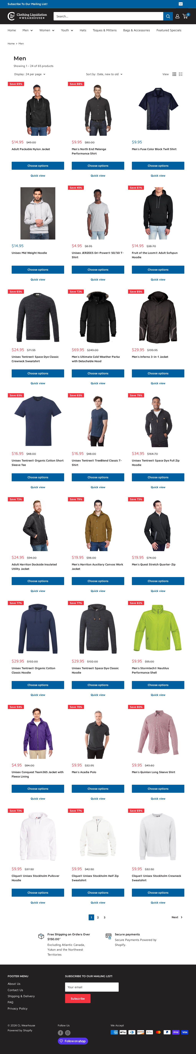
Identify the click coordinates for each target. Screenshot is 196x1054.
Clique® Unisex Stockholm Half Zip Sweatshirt (95, 878)
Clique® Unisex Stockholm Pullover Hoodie (35, 878)
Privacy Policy (18, 1008)
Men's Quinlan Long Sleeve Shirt (153, 772)
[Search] (168, 16)
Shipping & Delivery (21, 996)
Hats (83, 30)
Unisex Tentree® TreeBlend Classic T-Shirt (97, 462)
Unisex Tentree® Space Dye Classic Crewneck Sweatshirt (35, 359)
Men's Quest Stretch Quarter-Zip (154, 564)
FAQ (10, 1002)
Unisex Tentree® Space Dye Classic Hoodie (95, 670)
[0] (185, 16)
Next (175, 917)
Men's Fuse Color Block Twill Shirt (154, 149)
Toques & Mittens (105, 30)
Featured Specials (169, 30)
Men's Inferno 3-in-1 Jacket (150, 356)
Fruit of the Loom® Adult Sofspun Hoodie (155, 255)
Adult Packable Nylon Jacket (31, 149)
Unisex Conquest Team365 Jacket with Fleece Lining (38, 774)
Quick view (38, 175)
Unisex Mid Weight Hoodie (29, 252)
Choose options (38, 165)
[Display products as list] (180, 74)
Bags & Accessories (136, 30)
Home (12, 30)
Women (44, 30)
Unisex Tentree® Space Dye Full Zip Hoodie (156, 462)
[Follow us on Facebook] (60, 1033)
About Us (14, 983)
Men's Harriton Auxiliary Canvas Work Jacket (97, 566)
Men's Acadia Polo (84, 772)
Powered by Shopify (20, 1030)
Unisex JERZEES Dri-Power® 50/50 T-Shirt (98, 255)
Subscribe (78, 998)
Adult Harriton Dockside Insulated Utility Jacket (34, 566)
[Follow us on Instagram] (67, 1033)
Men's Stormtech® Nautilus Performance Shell (150, 670)
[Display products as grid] (174, 74)
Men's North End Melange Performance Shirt (89, 151)
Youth (65, 30)
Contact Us (15, 990)
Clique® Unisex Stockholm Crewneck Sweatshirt (156, 878)
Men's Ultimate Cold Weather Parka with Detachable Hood (96, 359)
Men (26, 30)
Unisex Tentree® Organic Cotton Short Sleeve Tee (38, 462)
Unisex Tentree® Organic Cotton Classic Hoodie (33, 670)
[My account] (177, 16)
